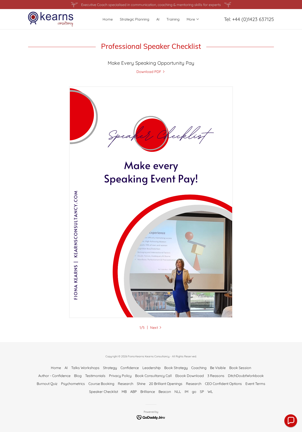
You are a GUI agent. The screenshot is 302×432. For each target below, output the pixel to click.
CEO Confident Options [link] (223, 383)
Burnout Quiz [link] (47, 383)
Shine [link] (141, 383)
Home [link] (108, 19)
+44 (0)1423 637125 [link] (253, 19)
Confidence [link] (129, 367)
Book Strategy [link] (176, 367)
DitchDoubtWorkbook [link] (246, 375)
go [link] (194, 391)
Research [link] (125, 383)
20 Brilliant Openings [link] (165, 383)
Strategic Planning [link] (134, 19)
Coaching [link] (198, 367)
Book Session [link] (240, 367)
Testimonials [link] (95, 375)
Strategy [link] (110, 367)
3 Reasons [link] (215, 375)
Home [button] (56, 367)
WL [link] (210, 391)
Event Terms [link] (255, 383)
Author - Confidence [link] (54, 375)
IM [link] (186, 391)
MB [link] (124, 391)
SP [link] (202, 391)
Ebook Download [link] (189, 375)
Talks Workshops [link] (85, 367)
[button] (193, 19)
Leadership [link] (151, 367)
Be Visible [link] (218, 367)
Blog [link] (78, 375)
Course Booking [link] (101, 383)
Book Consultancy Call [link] (153, 375)
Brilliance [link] (147, 391)
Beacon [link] (165, 391)
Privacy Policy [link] (120, 375)
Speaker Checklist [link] (103, 391)
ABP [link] (133, 391)
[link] (50, 19)
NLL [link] (177, 391)
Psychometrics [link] (73, 383)
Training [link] (173, 19)
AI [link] (157, 19)
